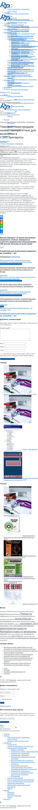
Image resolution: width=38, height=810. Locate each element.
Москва (17, 614)
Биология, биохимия (14, 85)
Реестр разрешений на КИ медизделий (20, 100)
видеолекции (23, 618)
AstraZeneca (3, 611)
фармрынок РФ (3, 640)
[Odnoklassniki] (19, 222)
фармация (34, 638)
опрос (9, 634)
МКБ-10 (9, 116)
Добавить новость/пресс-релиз (18, 26)
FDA (8, 611)
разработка (28, 634)
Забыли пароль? (5, 706)
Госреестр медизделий (15, 96)
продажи (17, 634)
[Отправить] (19, 231)
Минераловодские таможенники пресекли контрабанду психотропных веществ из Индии (17, 270)
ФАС (19, 616)
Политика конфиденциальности (14, 672)
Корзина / (4, 92)
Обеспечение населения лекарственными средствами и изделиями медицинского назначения (24, 76)
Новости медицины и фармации (18, 19)
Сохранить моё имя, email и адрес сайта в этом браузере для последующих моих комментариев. (17, 354)
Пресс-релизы (12, 23)
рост (9, 636)
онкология (3, 634)
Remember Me (7, 699)
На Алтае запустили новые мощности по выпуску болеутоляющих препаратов (16, 285)
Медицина (10, 123)
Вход (1, 725)
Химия (9, 87)
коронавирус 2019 (29, 623)
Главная (6, 24)
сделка (33, 636)
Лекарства (4, 614)
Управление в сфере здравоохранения (24, 41)
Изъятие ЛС (11, 113)
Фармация (10, 80)
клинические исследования (28, 621)
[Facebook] (19, 216)
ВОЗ (28, 611)
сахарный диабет (27, 636)
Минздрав (11, 614)
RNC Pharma (13, 611)
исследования (16, 621)
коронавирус (17, 624)
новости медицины (24, 631)
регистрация (4, 636)
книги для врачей (6, 624)
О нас (6, 668)
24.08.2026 (3, 275)
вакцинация (23, 616)
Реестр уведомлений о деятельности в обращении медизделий (20, 72)
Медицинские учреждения (20, 53)
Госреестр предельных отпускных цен (20, 36)
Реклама (7, 670)
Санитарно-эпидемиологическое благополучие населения (22, 63)
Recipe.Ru (13, 680)
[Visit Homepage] (6, 8)
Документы (7, 32)
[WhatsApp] (19, 225)
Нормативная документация (17, 22)
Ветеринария (15, 93)
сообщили (24, 195)
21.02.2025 (3, 142)
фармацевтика (23, 638)
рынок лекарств (17, 636)
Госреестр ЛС (12, 33)
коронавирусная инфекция (23, 626)
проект (21, 634)
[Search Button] (16, 99)
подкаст (13, 634)
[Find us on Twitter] (0, 91)
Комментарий (5, 328)
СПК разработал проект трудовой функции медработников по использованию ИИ (18, 300)
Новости (7, 25)
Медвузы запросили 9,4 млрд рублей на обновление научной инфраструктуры (17, 664)
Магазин (6, 76)
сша (15, 638)
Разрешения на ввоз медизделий (18, 110)
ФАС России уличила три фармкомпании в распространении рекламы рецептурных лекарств (18, 659)
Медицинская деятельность (20, 83)
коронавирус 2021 (6, 626)
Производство (4, 616)
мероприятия (8, 628)
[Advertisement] (15, 11)
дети (32, 619)
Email (2, 347)
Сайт (1, 350)
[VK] (19, 219)
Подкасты (26, 613)
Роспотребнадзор (13, 616)
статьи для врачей (7, 638)
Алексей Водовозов (21, 611)
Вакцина (31, 611)
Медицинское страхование (20, 29)
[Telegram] (19, 228)
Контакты (7, 87)
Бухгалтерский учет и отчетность (22, 50)
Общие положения (17, 39)
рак (33, 634)
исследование (6, 621)
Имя (2, 343)
